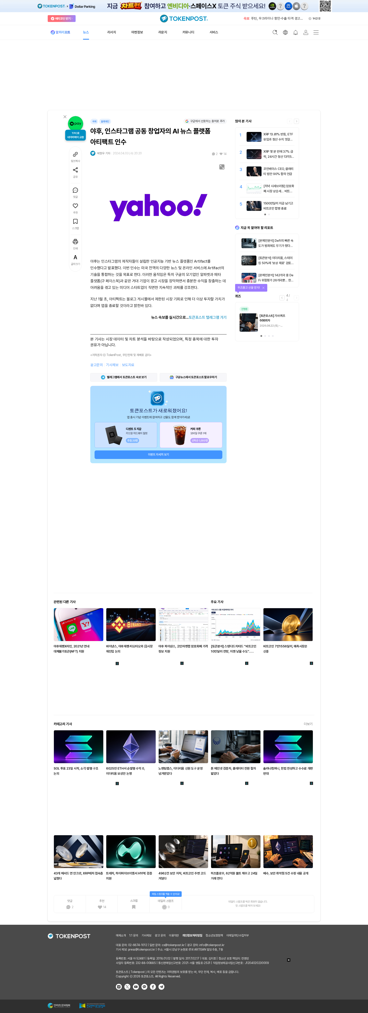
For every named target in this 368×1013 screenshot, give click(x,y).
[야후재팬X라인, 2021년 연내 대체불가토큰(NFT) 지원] (78, 624)
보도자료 (128, 365)
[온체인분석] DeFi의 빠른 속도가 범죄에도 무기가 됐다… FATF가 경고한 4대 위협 (275, 246)
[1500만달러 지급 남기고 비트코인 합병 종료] (254, 209)
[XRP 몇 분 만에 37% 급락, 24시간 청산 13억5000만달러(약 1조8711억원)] (254, 158)
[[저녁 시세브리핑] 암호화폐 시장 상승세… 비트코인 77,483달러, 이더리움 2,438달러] (254, 192)
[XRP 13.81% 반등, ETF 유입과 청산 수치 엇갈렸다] (254, 140)
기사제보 (112, 365)
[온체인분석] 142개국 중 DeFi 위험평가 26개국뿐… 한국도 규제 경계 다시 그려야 (276, 280)
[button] (296, 121)
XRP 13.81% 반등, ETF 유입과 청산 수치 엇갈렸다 (278, 139)
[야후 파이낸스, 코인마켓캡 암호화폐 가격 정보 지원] (183, 624)
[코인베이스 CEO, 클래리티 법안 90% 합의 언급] (254, 175)
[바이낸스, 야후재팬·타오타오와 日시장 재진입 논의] (131, 624)
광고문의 (96, 365)
